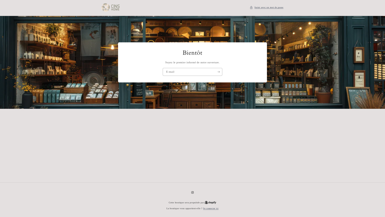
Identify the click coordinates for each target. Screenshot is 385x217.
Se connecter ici (211, 208)
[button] (266, 7)
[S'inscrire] (218, 72)
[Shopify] (210, 202)
